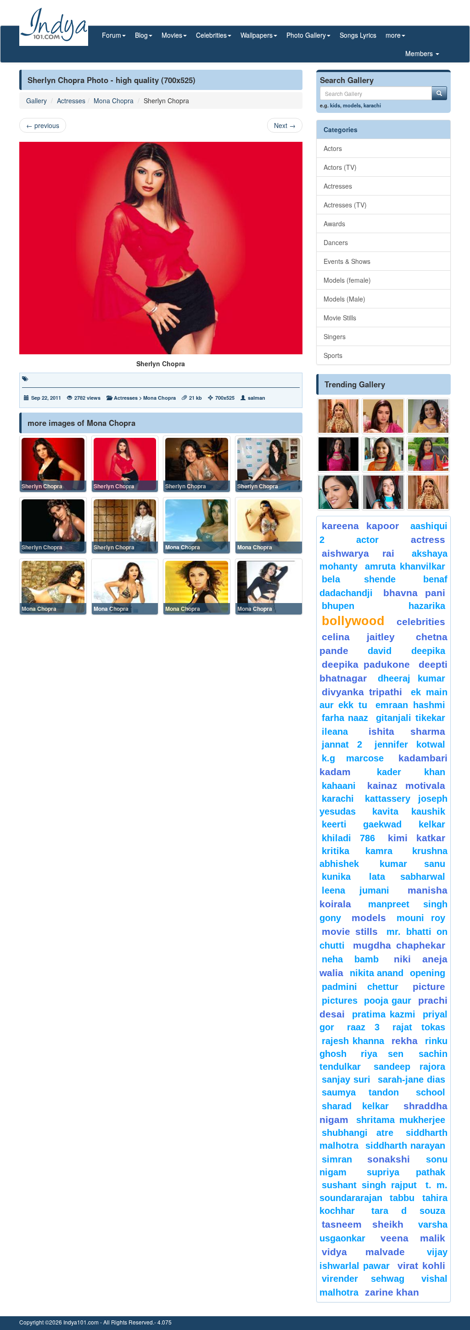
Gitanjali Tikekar (410, 718)
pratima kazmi (383, 1014)
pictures (340, 1000)
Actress (428, 539)
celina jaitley (358, 636)
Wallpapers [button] (257, 34)
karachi (372, 105)
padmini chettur (360, 987)
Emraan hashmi (410, 705)
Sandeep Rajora (409, 1067)
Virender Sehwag (363, 1279)
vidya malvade (363, 1251)
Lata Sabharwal (407, 877)
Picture (429, 986)
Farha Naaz (345, 718)
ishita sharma (407, 731)
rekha (405, 1040)
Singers (335, 336)
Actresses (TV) (345, 204)
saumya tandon (360, 1092)
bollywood (353, 621)
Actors (333, 148)
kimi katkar (416, 838)
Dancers (336, 242)
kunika (336, 877)
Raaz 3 (363, 1027)
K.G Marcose (353, 758)
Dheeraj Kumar (411, 678)
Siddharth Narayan (405, 1145)
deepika (428, 651)
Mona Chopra (114, 100)
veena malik (412, 1238)
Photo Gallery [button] (306, 34)
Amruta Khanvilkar (405, 566)
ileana (343, 731)
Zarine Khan (392, 1292)
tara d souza (408, 1211)
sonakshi (394, 1159)
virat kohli (421, 1265)
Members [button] (420, 53)
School (430, 1092)
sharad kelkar (355, 1106)
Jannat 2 (342, 744)
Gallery (36, 100)
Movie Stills (340, 317)
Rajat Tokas (418, 1027)
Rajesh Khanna (353, 1041)
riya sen (387, 1054)
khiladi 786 (348, 838)
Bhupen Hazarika (383, 606)
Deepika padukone (366, 664)
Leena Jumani (356, 890)
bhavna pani (414, 592)
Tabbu (402, 1198)
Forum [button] (111, 34)
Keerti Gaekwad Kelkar (383, 824)
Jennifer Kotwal (410, 744)
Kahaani (339, 786)
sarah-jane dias (411, 1079)
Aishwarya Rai (358, 553)
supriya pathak (406, 1172)
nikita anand (376, 973)
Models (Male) (344, 298)
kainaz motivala (406, 785)
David (380, 651)
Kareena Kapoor (360, 525)
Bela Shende (359, 579)
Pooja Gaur (387, 1000)
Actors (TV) (340, 167)
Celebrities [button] (211, 34)
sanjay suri (346, 1079)
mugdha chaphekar (399, 945)
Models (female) (347, 280)
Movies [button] (172, 34)
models (352, 105)
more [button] (393, 34)
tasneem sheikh (363, 1224)
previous (42, 125)
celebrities (421, 621)
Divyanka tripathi (362, 692)
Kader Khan (411, 772)
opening (427, 973)
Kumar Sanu (412, 864)
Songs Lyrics (358, 34)
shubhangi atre (357, 1133)
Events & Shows (347, 261)
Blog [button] (141, 34)
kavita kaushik (408, 811)
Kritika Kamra (357, 851)
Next (285, 125)
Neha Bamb (350, 959)
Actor (367, 540)
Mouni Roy (421, 918)
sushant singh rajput (369, 1185)
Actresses (71, 100)
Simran (337, 1159)
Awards (334, 223)
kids (335, 105)
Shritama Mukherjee (400, 1120)
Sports (333, 355)
